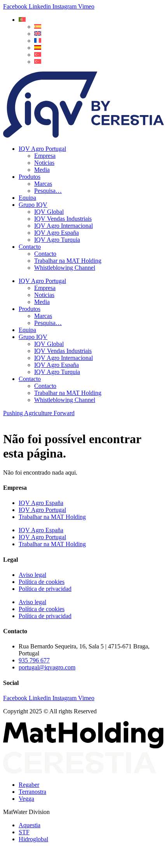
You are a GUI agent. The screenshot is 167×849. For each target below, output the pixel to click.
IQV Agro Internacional (63, 225)
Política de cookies (41, 581)
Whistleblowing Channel (64, 267)
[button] (22, 19)
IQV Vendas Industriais (63, 218)
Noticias (44, 162)
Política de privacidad (45, 588)
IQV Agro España (56, 232)
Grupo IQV (33, 204)
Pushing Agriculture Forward (39, 413)
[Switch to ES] (37, 26)
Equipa (27, 197)
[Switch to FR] (37, 40)
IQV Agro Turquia (57, 239)
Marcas (43, 183)
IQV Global (49, 211)
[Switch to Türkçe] (37, 61)
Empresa (45, 155)
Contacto (30, 246)
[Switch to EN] (37, 33)
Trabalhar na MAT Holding (67, 260)
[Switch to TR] (37, 54)
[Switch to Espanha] (37, 47)
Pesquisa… (48, 190)
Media (42, 169)
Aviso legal (32, 574)
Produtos (29, 176)
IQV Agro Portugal (42, 148)
